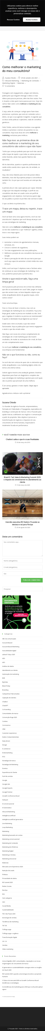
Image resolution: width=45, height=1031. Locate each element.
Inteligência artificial (8, 816)
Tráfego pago (6, 929)
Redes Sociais (7, 886)
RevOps (5, 890)
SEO (3, 902)
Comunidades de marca (10, 713)
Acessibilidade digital (9, 651)
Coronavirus (6, 725)
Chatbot (5, 702)
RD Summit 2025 (7, 882)
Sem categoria (7, 898)
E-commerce (6, 749)
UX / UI (4, 941)
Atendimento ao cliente (10, 670)
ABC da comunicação (9, 639)
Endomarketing (7, 753)
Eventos (5, 768)
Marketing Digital (8, 83)
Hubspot (5, 800)
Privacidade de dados (9, 878)
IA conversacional (8, 804)
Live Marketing (7, 823)
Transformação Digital (9, 937)
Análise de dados (8, 666)
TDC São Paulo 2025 (8, 914)
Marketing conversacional (10, 839)
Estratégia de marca (9, 761)
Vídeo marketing (7, 949)
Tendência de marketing (10, 922)
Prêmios (5, 874)
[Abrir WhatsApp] (39, 1025)
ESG (3, 757)
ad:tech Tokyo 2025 (8, 654)
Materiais (20, 83)
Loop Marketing (7, 827)
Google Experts (7, 788)
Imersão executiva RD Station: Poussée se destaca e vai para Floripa (22, 523)
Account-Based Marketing (10, 647)
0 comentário (10, 86)
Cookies (5, 721)
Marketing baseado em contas (12, 835)
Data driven (6, 741)
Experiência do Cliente (9, 772)
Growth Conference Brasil (10, 796)
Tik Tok (4, 926)
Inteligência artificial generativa (12, 819)
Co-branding (6, 709)
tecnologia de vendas (9, 918)
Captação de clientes (9, 698)
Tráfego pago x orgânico (10, 933)
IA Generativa (6, 808)
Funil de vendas (7, 776)
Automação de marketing (10, 674)
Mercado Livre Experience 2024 (12, 867)
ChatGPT (5, 706)
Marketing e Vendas (9, 855)
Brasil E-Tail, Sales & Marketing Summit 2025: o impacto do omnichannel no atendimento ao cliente (22, 479)
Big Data (5, 682)
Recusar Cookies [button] (13, 20)
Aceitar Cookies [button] (32, 20)
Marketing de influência (10, 847)
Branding (5, 690)
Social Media (6, 906)
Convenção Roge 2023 (9, 717)
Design (4, 745)
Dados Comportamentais (10, 737)
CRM (3, 729)
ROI (3, 894)
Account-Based (7, 643)
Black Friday (6, 686)
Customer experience (9, 733)
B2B (3, 678)
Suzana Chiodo (10, 78)
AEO (3, 662)
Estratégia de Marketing (10, 764)
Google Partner (7, 792)
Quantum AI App (11, 996)
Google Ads (6, 784)
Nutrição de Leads (8, 870)
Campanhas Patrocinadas (11, 694)
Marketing (5, 831)
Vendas (4, 945)
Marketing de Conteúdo (30, 81)
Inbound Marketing (12, 81)
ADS (3, 658)
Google (4, 780)
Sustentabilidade (8, 910)
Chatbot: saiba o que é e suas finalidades (22, 439)
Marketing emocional (9, 859)
